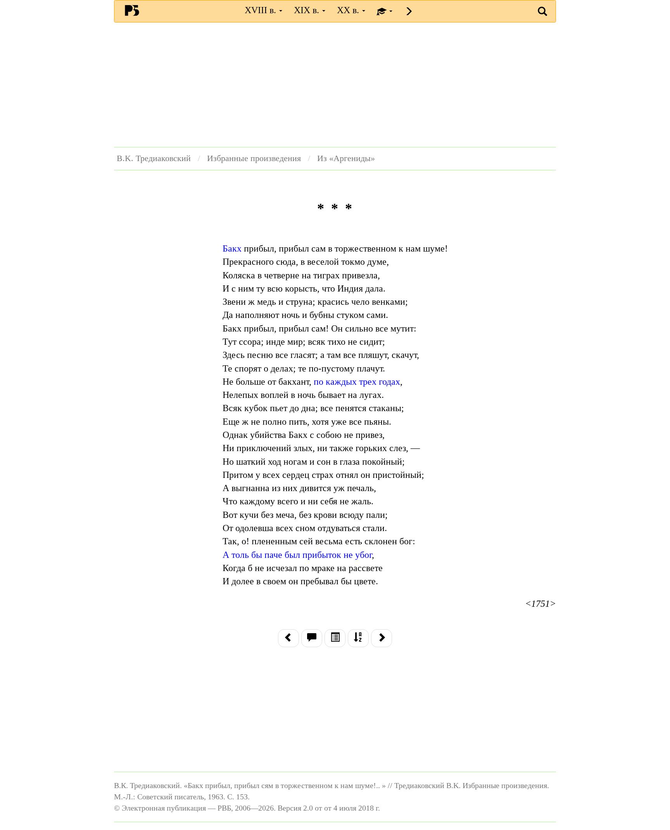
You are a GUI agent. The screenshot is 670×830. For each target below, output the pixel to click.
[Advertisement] (335, 84)
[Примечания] (311, 638)
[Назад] (288, 638)
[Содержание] (335, 638)
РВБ (132, 10)
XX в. (349, 10)
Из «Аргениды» (346, 158)
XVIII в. (261, 10)
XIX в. (307, 10)
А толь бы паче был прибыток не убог (297, 555)
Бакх (232, 248)
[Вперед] (381, 638)
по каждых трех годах (357, 382)
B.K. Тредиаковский (154, 158)
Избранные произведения (254, 158)
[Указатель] (358, 638)
